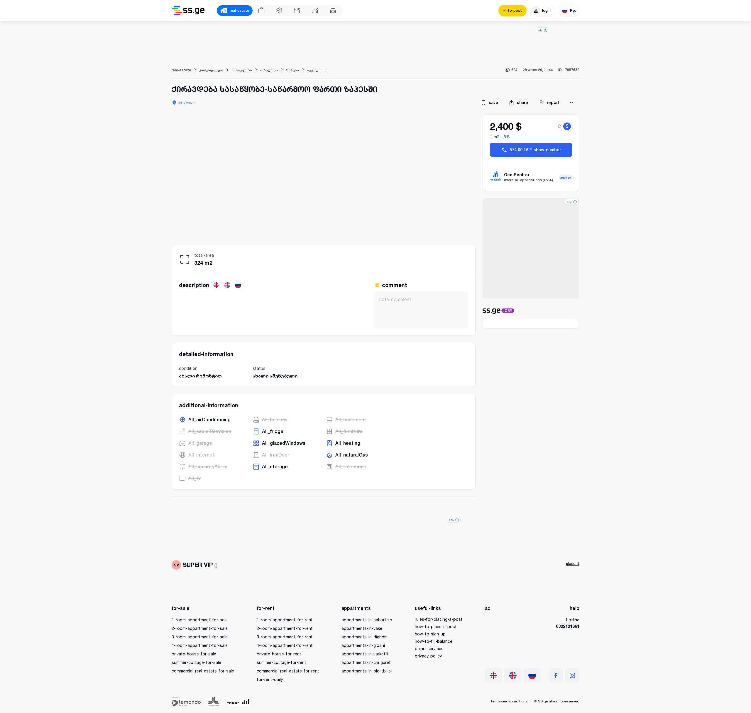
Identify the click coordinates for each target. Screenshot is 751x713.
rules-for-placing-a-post (439, 619)
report (553, 102)
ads (540, 30)
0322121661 (567, 626)
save (493, 102)
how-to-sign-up (430, 633)
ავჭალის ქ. (187, 102)
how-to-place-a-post (436, 626)
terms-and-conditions (509, 701)
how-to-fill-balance (433, 641)
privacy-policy (428, 655)
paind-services (429, 648)
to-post (515, 11)
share (522, 102)
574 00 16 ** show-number (535, 149)
